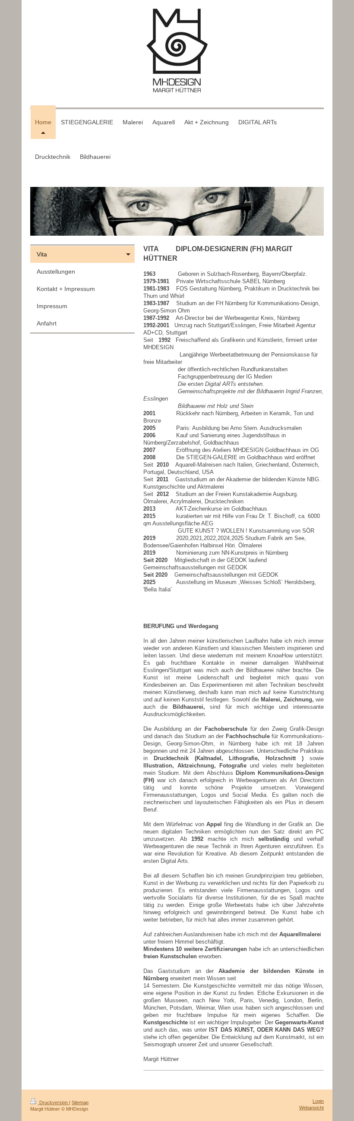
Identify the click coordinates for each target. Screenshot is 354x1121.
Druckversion (53, 1102)
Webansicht (311, 1107)
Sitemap (80, 1102)
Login (318, 1101)
